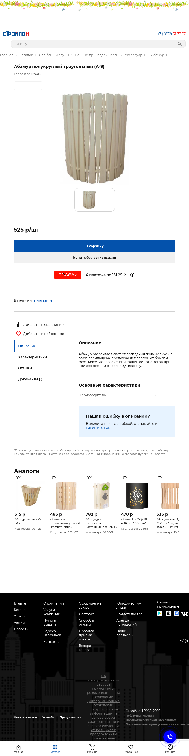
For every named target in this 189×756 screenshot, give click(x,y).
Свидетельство (129, 614)
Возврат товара (86, 648)
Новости (21, 629)
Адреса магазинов (52, 633)
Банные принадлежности (96, 55)
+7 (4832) (171, 34)
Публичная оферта (140, 715)
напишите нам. (98, 428)
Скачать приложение (168, 604)
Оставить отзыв (25, 717)
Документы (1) (30, 379)
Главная (6, 55)
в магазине (43, 300)
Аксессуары (135, 55)
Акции (19, 623)
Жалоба (48, 717)
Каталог (26, 55)
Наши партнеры (124, 633)
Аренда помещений (126, 622)
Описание (27, 346)
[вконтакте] (184, 614)
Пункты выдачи (49, 622)
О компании (53, 603)
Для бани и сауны (54, 55)
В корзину (95, 246)
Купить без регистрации (94, 258)
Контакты (51, 642)
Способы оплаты (86, 622)
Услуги (20, 616)
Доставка (86, 614)
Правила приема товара (86, 635)
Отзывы (25, 368)
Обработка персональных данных (151, 720)
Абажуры (159, 55)
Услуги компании (51, 612)
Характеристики (32, 357)
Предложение (70, 717)
